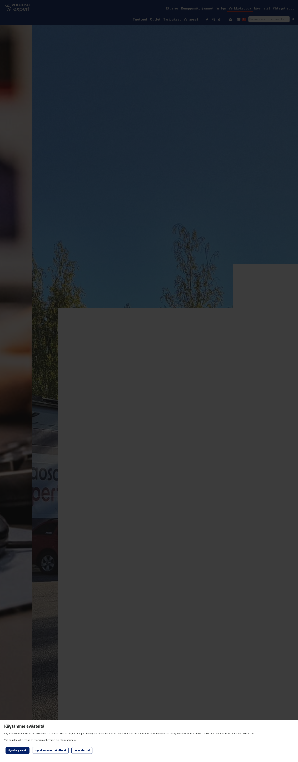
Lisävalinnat (82, 750)
